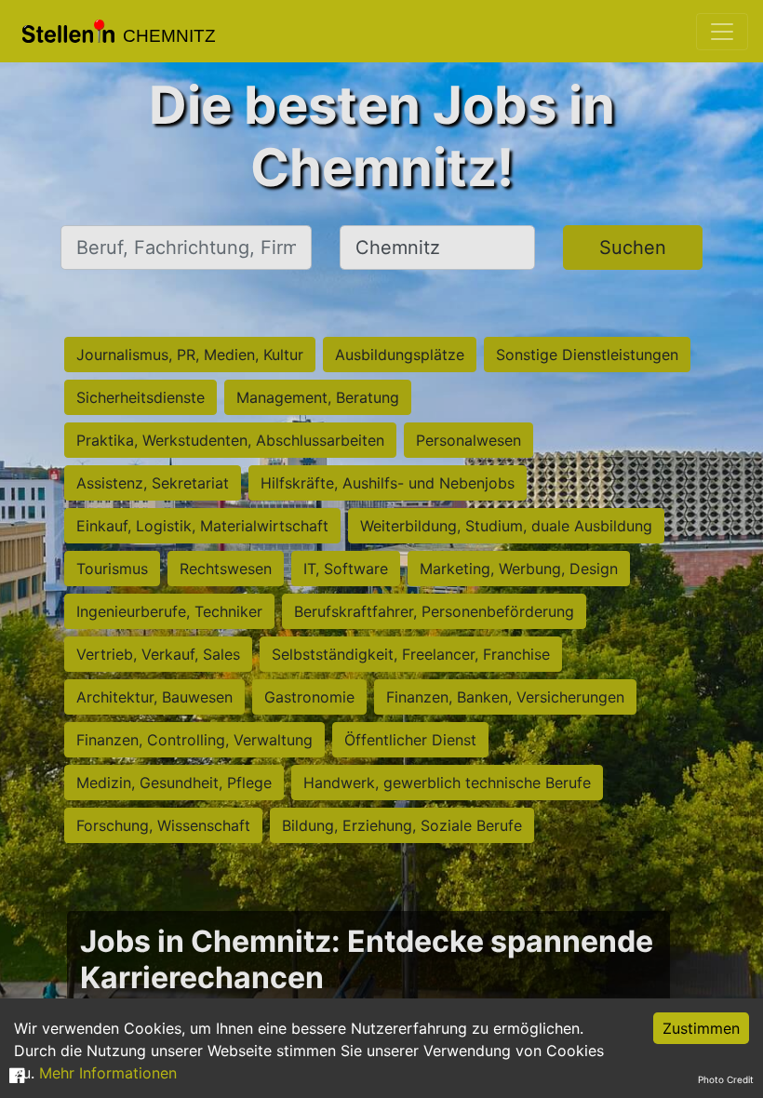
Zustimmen (701, 1028)
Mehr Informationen (108, 1073)
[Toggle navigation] (722, 31)
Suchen (632, 247)
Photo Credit (726, 1079)
